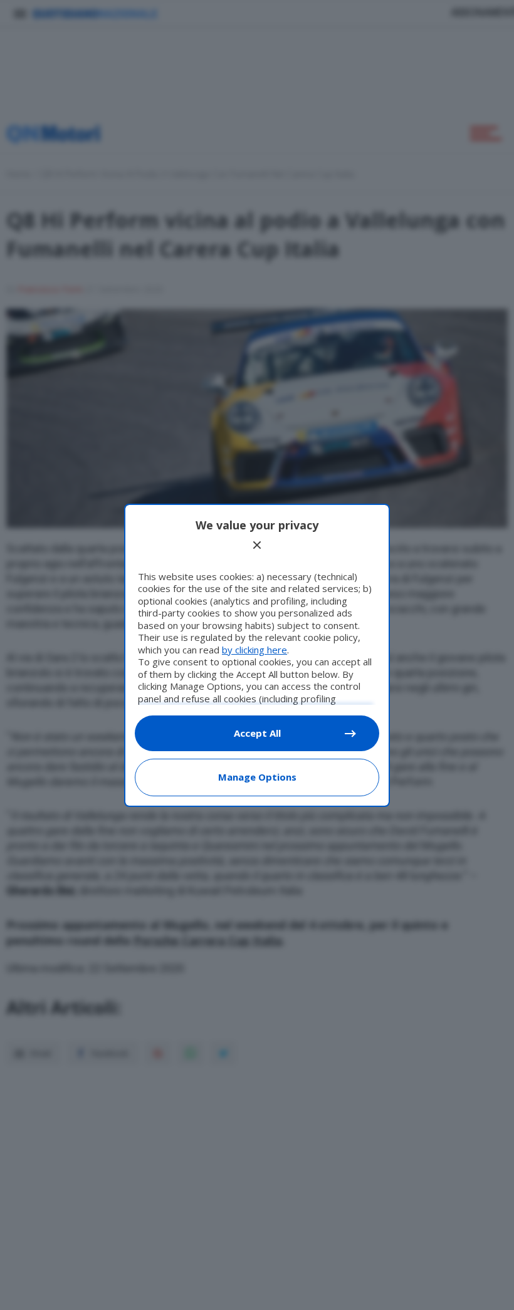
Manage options (257, 777)
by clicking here (254, 649)
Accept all (257, 733)
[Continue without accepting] (257, 545)
